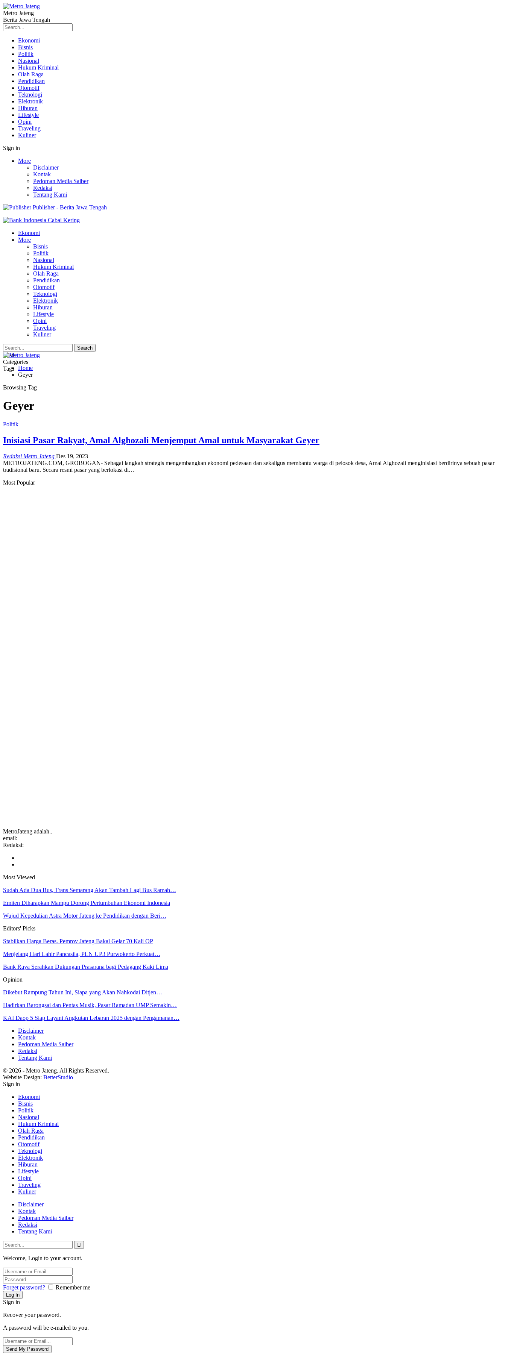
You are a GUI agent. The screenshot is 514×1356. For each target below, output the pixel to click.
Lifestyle (28, 115)
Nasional (28, 61)
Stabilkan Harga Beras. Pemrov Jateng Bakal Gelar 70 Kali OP (78, 941)
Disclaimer (46, 167)
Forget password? (24, 1287)
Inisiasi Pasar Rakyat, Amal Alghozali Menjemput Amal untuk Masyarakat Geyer (161, 440)
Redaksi (42, 188)
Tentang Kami (50, 194)
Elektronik (30, 101)
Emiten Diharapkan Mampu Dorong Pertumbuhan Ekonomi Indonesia (86, 903)
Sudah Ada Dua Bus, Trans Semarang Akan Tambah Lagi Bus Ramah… (89, 890)
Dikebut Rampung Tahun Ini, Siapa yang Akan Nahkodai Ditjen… (82, 992)
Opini (25, 121)
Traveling (29, 128)
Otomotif (29, 88)
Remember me (73, 1287)
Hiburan (28, 108)
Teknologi (30, 94)
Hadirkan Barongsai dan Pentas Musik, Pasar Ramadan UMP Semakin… (90, 1005)
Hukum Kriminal (38, 67)
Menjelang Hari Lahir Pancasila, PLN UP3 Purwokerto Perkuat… (81, 954)
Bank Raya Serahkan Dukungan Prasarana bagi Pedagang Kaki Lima (85, 967)
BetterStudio (58, 1077)
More (24, 161)
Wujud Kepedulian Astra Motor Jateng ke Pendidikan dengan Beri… (84, 915)
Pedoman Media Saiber (60, 181)
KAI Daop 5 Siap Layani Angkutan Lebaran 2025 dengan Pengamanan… (91, 1018)
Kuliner (27, 135)
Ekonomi (29, 40)
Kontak (42, 174)
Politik (25, 54)
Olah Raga (31, 74)
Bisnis (25, 47)
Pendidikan (31, 81)
